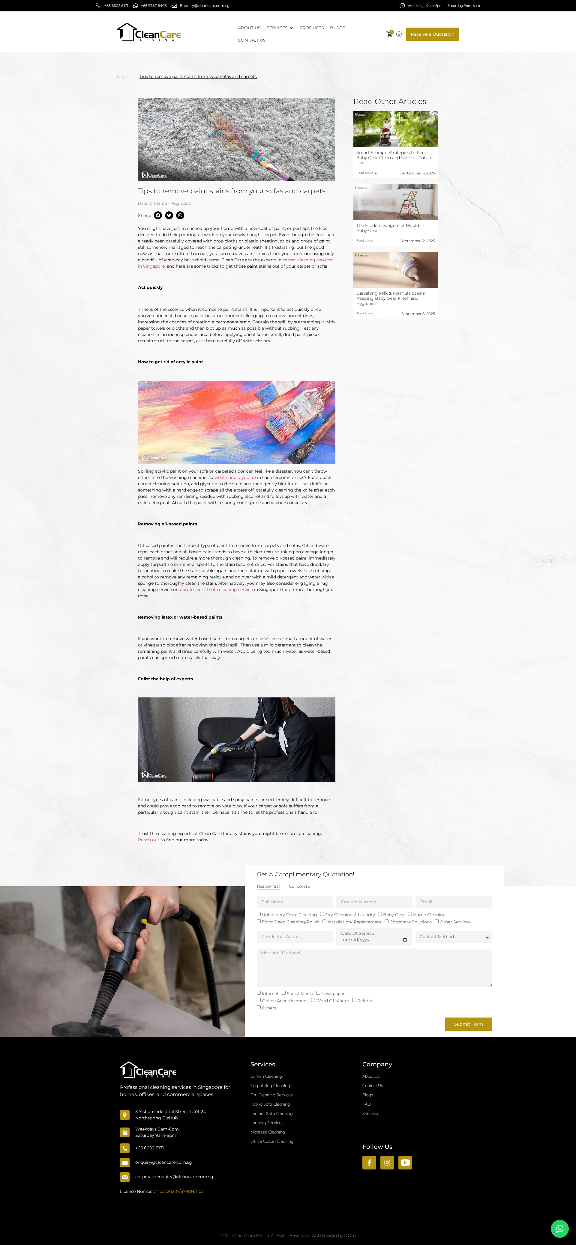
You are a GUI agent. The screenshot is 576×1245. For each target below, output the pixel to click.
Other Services (455, 922)
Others (269, 1008)
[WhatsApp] (560, 1229)
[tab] (268, 886)
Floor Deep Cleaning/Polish (291, 922)
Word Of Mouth (332, 1000)
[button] (399, 34)
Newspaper (333, 993)
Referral (365, 1000)
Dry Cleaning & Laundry (350, 914)
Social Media (300, 993)
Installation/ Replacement (355, 922)
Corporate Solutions (411, 922)
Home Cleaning (429, 914)
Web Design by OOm (333, 1235)
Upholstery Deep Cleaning (289, 914)
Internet (270, 993)
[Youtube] (405, 1162)
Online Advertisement (285, 1000)
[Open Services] (291, 28)
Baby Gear (394, 914)
